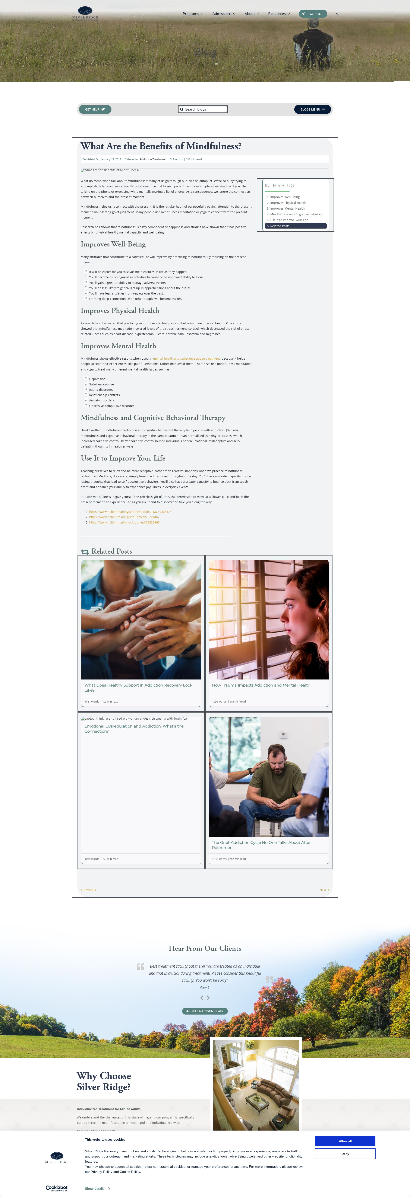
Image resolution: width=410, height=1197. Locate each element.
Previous (90, 890)
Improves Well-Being (285, 197)
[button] (337, 13)
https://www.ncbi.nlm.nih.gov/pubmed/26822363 (124, 522)
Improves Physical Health (288, 203)
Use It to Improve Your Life (289, 220)
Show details (94, 1188)
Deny (345, 1153)
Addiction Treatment (153, 159)
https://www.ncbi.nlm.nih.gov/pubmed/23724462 (124, 517)
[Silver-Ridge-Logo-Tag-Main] (85, 8)
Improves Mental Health (287, 208)
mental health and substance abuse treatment (186, 358)
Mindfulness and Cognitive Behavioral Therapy (298, 214)
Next (323, 890)
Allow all (345, 1141)
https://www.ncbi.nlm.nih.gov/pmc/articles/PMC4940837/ (130, 512)
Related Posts (280, 226)
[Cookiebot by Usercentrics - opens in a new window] (56, 1188)
